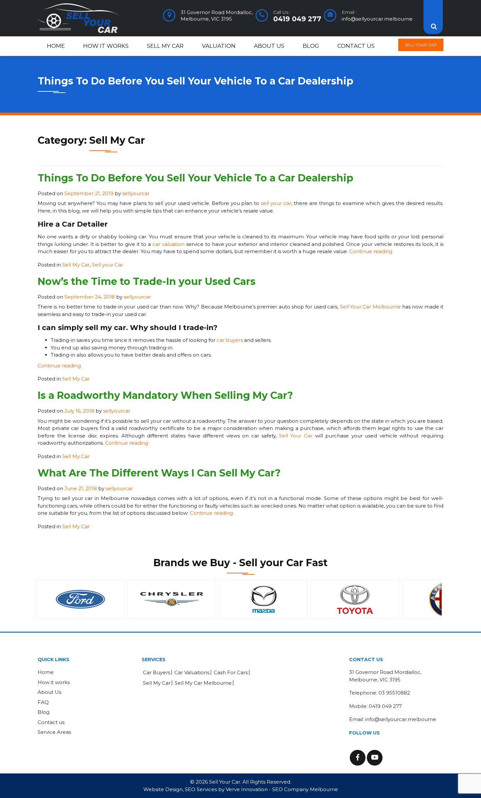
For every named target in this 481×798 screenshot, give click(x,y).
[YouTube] (375, 758)
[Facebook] (357, 758)
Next (435, 599)
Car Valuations (191, 672)
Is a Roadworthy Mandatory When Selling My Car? (165, 395)
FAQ (43, 702)
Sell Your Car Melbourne (370, 307)
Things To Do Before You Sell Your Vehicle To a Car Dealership (195, 178)
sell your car (276, 203)
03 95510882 (394, 693)
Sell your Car (107, 265)
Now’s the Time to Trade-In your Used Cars (147, 281)
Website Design (163, 789)
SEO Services (201, 789)
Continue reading (370, 251)
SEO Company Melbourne (305, 789)
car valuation (168, 244)
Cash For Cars (231, 672)
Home (56, 46)
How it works (106, 46)
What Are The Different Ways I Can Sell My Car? (159, 473)
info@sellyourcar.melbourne (377, 19)
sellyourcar (136, 193)
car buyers (230, 340)
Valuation (219, 46)
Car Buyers (156, 672)
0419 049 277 (297, 19)
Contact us (356, 46)
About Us (269, 46)
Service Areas (54, 732)
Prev (46, 599)
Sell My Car (165, 46)
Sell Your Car (421, 44)
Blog (311, 46)
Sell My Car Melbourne (203, 682)
